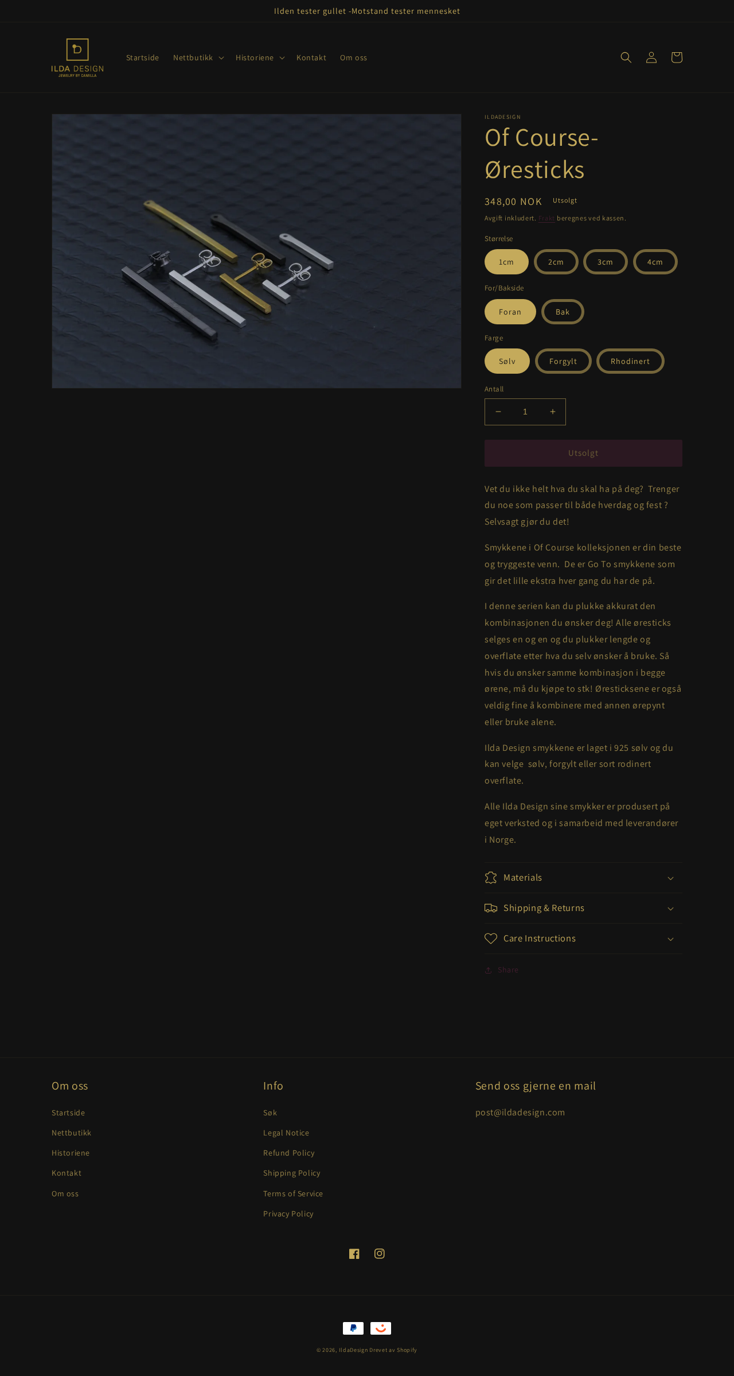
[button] (197, 57)
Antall (494, 389)
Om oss (65, 1193)
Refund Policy (288, 1153)
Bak (563, 312)
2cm (556, 262)
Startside (68, 1112)
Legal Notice (286, 1132)
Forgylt (563, 361)
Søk (270, 1112)
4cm (655, 262)
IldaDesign (353, 1350)
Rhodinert (630, 361)
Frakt (547, 218)
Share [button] (508, 969)
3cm (606, 262)
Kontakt (66, 1173)
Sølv (507, 361)
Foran (510, 312)
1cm (506, 262)
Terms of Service (293, 1193)
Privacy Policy (288, 1213)
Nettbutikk (72, 1132)
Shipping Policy (291, 1173)
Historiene (71, 1153)
